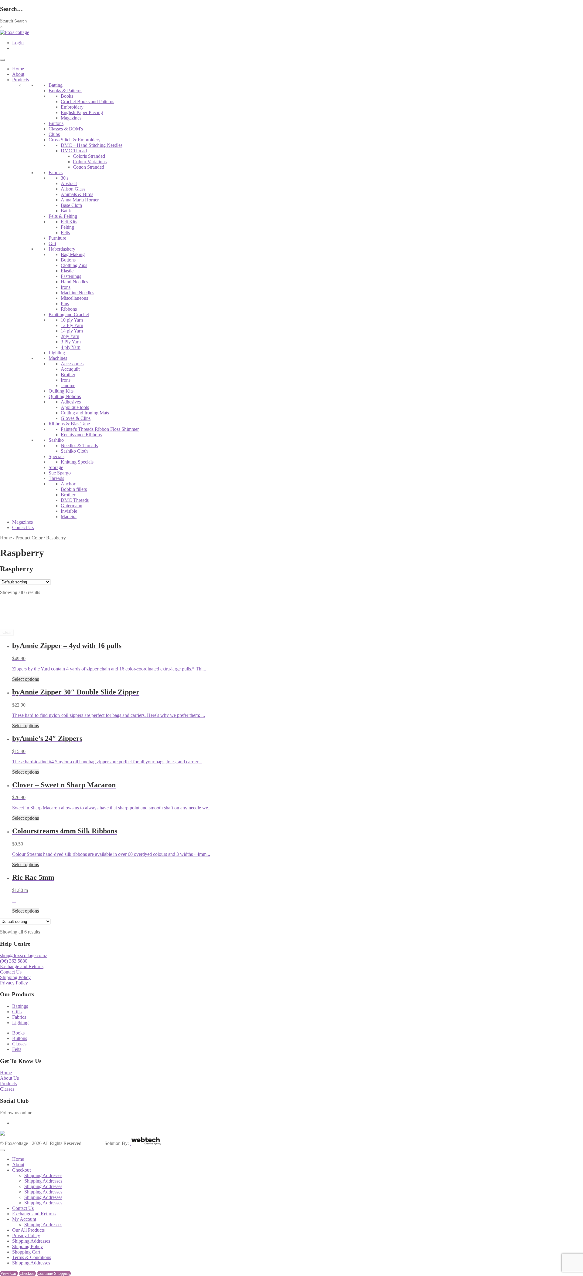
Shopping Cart (26, 1251)
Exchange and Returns (21, 966)
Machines (58, 358)
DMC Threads (75, 500)
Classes (19, 1043)
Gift (52, 243)
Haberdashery (62, 248)
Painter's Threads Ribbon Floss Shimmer (100, 429)
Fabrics (56, 172)
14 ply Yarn (72, 330)
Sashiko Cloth (74, 451)
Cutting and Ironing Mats (85, 412)
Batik (66, 210)
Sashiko (56, 440)
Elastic (67, 270)
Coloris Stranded (89, 156)
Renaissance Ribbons (81, 434)
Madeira (69, 516)
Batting (56, 85)
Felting (67, 227)
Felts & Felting (63, 216)
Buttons (56, 123)
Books (67, 96)
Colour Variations (90, 161)
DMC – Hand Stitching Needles (91, 145)
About (18, 74)
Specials (56, 456)
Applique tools (75, 407)
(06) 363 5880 (13, 961)
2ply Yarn (70, 336)
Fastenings (71, 276)
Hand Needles (74, 281)
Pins (65, 303)
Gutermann (71, 505)
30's (64, 178)
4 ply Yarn (70, 347)
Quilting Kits (61, 390)
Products (20, 79)
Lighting (57, 352)
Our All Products (28, 1230)
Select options (25, 679)
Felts (65, 232)
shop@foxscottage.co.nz (23, 955)
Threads (56, 478)
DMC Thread (74, 150)
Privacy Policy (14, 982)
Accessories (72, 363)
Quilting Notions (65, 396)
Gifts (17, 1011)
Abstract (69, 183)
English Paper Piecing (82, 112)
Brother (68, 374)
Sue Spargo (60, 472)
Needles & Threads (79, 445)
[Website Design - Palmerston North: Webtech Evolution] (145, 1143)
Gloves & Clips (75, 418)
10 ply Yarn (72, 319)
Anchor (68, 483)
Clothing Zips (74, 265)
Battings (20, 1006)
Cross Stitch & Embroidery (75, 139)
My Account (24, 1219)
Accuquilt (70, 369)
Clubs (54, 134)
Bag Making (73, 254)
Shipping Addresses (43, 1175)
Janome (68, 385)
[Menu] (2, 60)
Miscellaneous (74, 298)
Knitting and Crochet (69, 314)
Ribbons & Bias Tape (69, 423)
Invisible (69, 511)
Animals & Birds (77, 194)
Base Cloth (71, 205)
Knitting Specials (77, 461)
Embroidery (72, 107)
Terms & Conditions (31, 1257)
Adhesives (71, 401)
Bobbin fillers (74, 489)
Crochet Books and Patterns (87, 101)
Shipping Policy (15, 977)
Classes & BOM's (66, 128)
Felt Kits (69, 221)
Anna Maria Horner (80, 199)
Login (18, 42)
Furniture (57, 238)
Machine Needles (77, 292)
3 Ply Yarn (71, 341)
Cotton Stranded (88, 167)
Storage (56, 467)
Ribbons (69, 309)
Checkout (21, 1170)
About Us (9, 1078)
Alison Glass (73, 188)
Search (6, 20)
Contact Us (23, 527)
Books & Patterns (65, 90)
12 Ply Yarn (72, 325)
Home (18, 68)
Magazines (71, 117)
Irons (65, 287)
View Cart (9, 1273)
